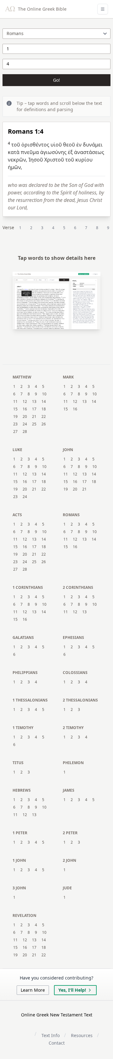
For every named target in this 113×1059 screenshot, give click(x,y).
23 (15, 424)
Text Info (50, 1035)
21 (34, 416)
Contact (57, 1043)
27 (15, 431)
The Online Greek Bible (42, 9)
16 (25, 409)
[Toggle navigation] (102, 9)
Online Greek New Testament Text (56, 1015)
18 (43, 409)
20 (25, 416)
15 (15, 409)
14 (43, 401)
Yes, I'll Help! (72, 990)
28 (25, 431)
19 (15, 416)
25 (34, 424)
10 (44, 394)
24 (25, 424)
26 (43, 424)
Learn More (33, 990)
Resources (82, 1035)
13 (34, 401)
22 (43, 416)
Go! (56, 80)
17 (34, 409)
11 (15, 401)
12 (25, 401)
